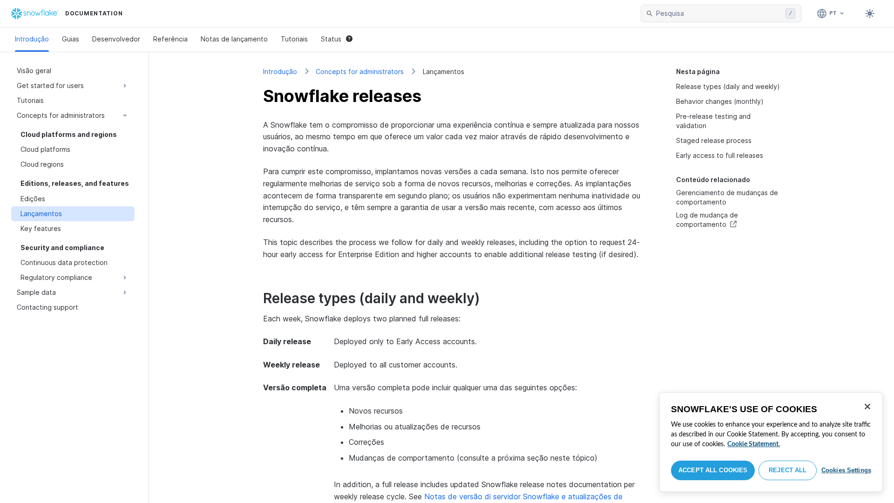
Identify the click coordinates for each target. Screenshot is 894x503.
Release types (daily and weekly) (728, 86)
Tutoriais (294, 39)
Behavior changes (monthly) (720, 101)
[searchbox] (719, 13)
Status (331, 39)
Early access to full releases (719, 155)
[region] (771, 442)
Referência (170, 39)
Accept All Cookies (712, 470)
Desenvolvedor (116, 39)
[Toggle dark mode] (869, 13)
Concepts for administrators (360, 71)
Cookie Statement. (753, 444)
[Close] (867, 406)
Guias (70, 39)
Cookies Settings (846, 470)
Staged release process (714, 140)
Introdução (32, 39)
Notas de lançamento (234, 39)
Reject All (787, 470)
